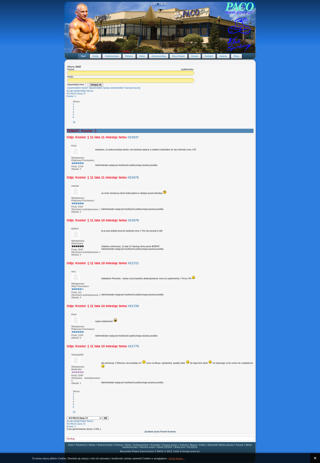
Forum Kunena (168, 431)
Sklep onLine (226, 445)
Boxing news (147, 447)
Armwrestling (158, 56)
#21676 (133, 220)
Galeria (223, 56)
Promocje (81, 445)
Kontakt (209, 56)
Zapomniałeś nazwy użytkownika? (107, 88)
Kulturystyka (112, 56)
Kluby (95, 56)
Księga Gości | (170, 445)
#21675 (133, 177)
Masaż (193, 445)
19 (74, 122)
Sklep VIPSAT (164, 447)
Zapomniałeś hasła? (77, 88)
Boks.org (180, 447)
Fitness (129, 56)
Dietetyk (212, 445)
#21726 (133, 306)
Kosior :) (71, 96)
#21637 (133, 137)
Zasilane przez (152, 431)
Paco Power (178, 56)
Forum (194, 56)
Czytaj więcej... (177, 458)
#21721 (133, 263)
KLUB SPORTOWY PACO (80, 91)
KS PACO (192, 447)
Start (83, 56)
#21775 (133, 346)
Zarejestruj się (132, 88)
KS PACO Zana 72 (76, 93)
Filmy (236, 56)
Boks (142, 56)
